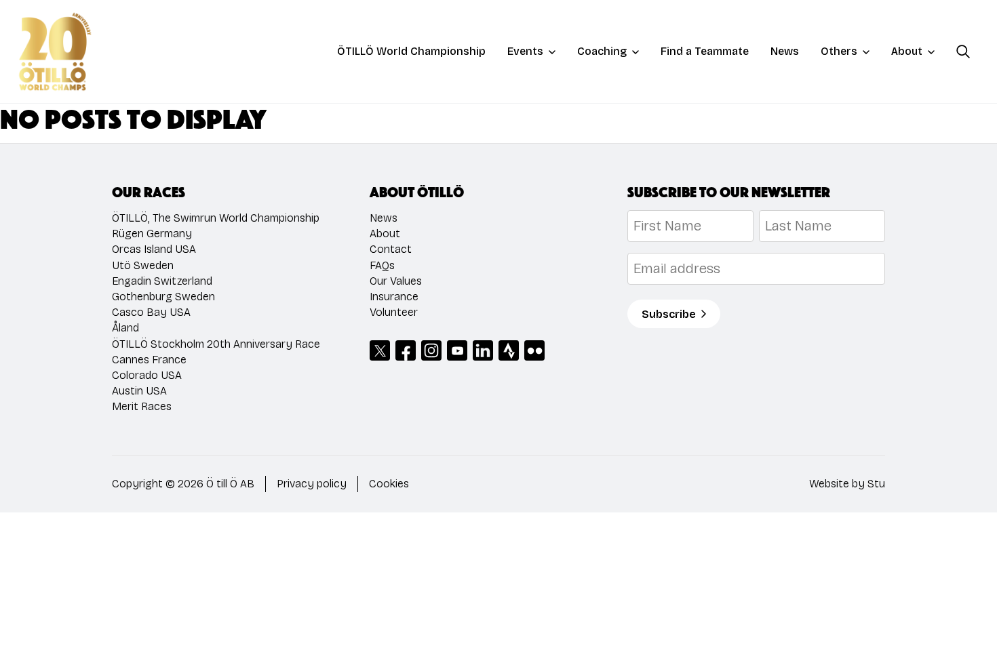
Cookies (389, 483)
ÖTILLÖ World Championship (411, 51)
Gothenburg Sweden (163, 296)
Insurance (394, 296)
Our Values (396, 281)
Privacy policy (312, 483)
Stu (876, 483)
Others (839, 51)
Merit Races (142, 406)
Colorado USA (147, 375)
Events (525, 51)
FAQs (382, 265)
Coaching (602, 51)
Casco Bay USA (151, 312)
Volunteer (394, 312)
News (784, 51)
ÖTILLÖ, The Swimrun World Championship (215, 217)
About (906, 51)
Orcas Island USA (154, 249)
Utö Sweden (143, 265)
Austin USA (139, 390)
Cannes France (149, 359)
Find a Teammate (705, 51)
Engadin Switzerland (162, 281)
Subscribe (669, 314)
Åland (125, 327)
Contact (391, 249)
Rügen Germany (152, 233)
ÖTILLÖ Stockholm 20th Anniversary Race (216, 344)
